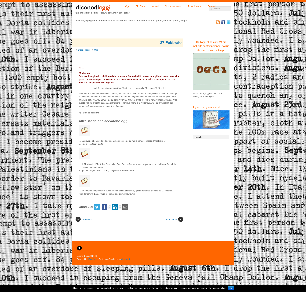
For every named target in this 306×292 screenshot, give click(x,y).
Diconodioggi (84, 50)
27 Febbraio (171, 42)
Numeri (155, 6)
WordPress (92, 259)
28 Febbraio (174, 219)
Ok (230, 288)
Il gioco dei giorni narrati (206, 107)
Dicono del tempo (173, 6)
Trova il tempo (195, 6)
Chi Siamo (141, 6)
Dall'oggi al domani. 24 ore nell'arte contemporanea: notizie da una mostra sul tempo (211, 46)
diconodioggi (93, 7)
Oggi (127, 6)
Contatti (211, 6)
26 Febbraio (85, 219)
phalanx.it (125, 259)
